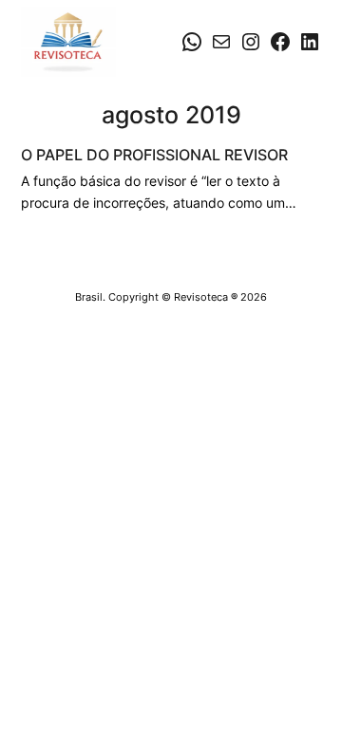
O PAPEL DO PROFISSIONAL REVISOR (154, 154)
